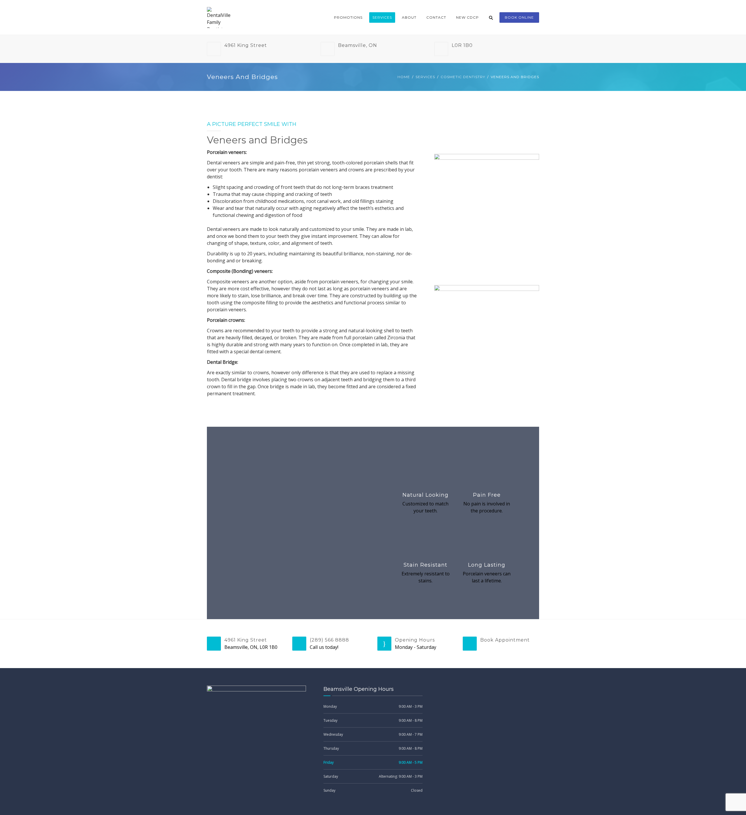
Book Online (519, 17)
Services (382, 17)
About (409, 17)
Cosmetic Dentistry (463, 77)
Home (403, 77)
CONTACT (436, 17)
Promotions (348, 17)
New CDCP (467, 17)
